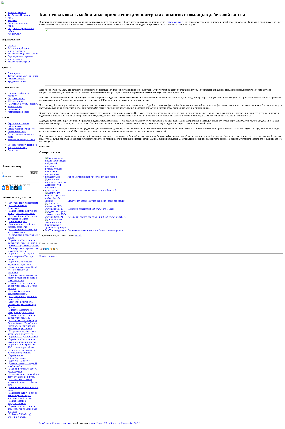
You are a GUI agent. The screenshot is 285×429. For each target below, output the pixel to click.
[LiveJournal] (57, 249)
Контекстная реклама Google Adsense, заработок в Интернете (23, 270)
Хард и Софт (14, 34)
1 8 (138, 423)
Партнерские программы (20, 56)
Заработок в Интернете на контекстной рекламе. (21, 316)
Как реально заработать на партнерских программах (22, 332)
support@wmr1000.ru (99, 423)
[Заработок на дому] (12, 7)
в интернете (19, 176)
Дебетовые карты (16, 78)
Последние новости (18, 23)
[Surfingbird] (20, 188)
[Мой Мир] (12, 188)
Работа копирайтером (18, 48)
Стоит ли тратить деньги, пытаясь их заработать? (21, 351)
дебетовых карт (174, 22)
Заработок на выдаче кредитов (23, 76)
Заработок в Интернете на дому (55, 423)
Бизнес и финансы (17, 12)
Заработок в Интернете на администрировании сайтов (22, 340)
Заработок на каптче (19, 360)
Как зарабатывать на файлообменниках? (19, 292)
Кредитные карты (17, 81)
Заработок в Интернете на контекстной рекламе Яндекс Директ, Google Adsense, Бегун (23, 243)
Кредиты (12, 20)
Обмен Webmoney (17, 131)
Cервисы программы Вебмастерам (18, 124)
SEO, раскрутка (15, 101)
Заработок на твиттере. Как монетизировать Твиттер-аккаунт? (22, 256)
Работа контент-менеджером (23, 202)
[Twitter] (47, 249)
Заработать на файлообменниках (17, 356)
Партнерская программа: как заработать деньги (23, 249)
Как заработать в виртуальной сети (17, 402)
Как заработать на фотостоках (17, 206)
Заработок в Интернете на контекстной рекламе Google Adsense (22, 286)
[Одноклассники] (7, 188)
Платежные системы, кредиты (23, 103)
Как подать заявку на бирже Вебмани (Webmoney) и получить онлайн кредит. (22, 395)
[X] (16, 188)
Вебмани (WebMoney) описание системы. (19, 415)
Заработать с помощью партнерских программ (20, 263)
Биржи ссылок (15, 59)
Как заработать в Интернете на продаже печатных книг (22, 212)
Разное (11, 26)
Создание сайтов (16, 98)
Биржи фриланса (16, 51)
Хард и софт (14, 109)
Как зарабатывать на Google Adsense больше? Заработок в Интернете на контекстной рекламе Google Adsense (22, 324)
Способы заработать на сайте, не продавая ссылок (21, 311)
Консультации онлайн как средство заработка (21, 225)
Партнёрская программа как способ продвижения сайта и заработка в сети (22, 278)
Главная (12, 45)
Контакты (115, 423)
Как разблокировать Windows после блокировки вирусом (23, 375)
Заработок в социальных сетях (23, 53)
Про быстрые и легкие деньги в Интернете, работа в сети (22, 382)
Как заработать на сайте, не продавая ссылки (22, 230)
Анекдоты (13, 150)
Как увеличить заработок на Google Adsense (22, 297)
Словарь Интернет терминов (22, 144)
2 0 (135, 423)
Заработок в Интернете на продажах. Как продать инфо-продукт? (23, 409)
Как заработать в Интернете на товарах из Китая (22, 217)
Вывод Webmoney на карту (21, 128)
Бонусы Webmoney (17, 147)
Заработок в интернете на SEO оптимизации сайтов (21, 346)
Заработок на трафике (19, 61)
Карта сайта (127, 423)
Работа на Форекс (18, 221)
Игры (10, 18)
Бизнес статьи (15, 106)
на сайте (8, 176)
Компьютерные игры (18, 111)
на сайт (78, 235)
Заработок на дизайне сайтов (23, 336)
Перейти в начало (48, 256)
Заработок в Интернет (19, 15)
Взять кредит (14, 73)
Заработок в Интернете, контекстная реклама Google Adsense (22, 304)
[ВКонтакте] (3, 188)
